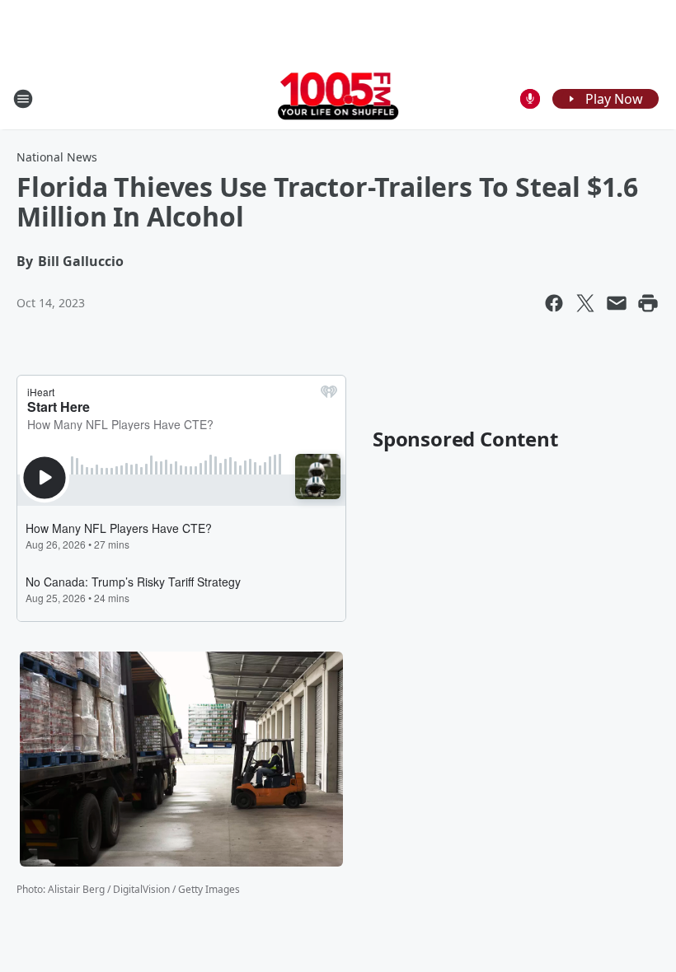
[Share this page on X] (585, 303)
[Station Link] (338, 98)
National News (56, 157)
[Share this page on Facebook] (554, 303)
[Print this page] (648, 303)
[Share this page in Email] (616, 303)
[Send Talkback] (530, 99)
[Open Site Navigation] (23, 99)
